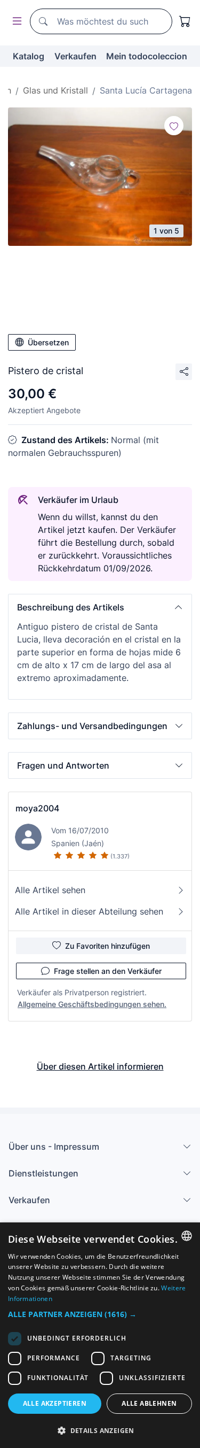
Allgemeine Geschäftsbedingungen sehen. (92, 1004)
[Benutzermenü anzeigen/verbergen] (15, 21)
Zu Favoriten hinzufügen (107, 945)
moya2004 (37, 808)
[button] (100, 607)
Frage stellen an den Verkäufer (108, 970)
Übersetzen (48, 342)
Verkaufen (75, 56)
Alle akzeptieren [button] (54, 1403)
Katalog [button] (28, 56)
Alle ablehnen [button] (149, 1403)
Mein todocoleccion (146, 56)
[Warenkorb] (185, 21)
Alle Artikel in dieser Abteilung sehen (89, 911)
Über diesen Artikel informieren (100, 1066)
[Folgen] (173, 125)
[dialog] (100, 1335)
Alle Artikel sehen (50, 890)
